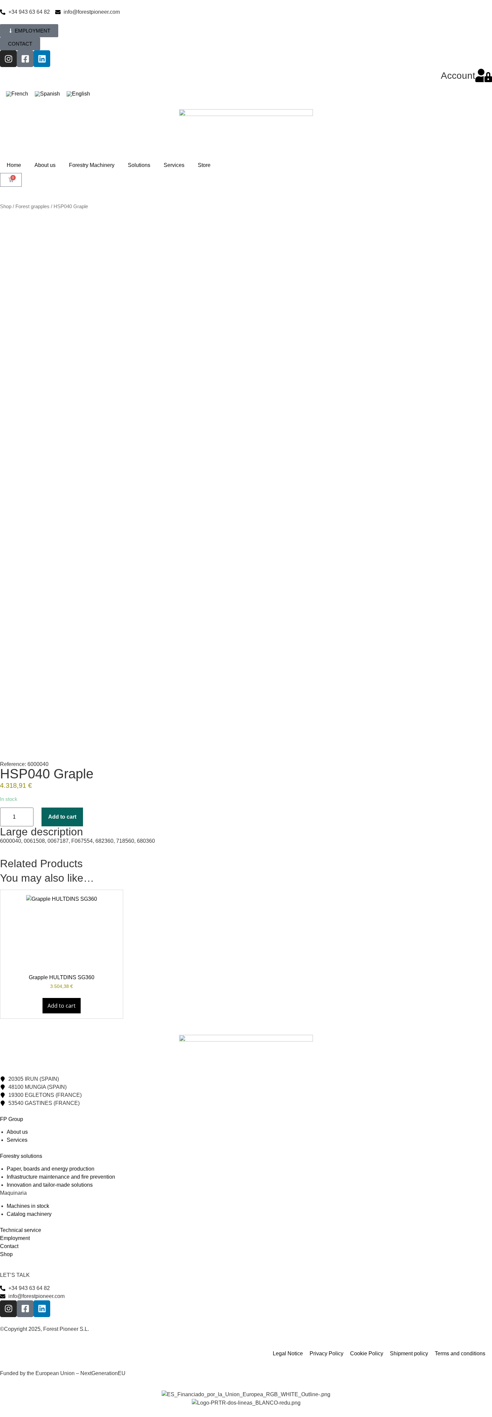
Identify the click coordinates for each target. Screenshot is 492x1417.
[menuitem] (17, 94)
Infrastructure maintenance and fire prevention (61, 1177)
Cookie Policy (366, 1353)
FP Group (11, 1119)
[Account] (483, 75)
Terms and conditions (460, 1353)
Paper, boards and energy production (50, 1169)
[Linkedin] (41, 58)
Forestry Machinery (91, 165)
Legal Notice (288, 1353)
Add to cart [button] (62, 1005)
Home (14, 165)
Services (174, 165)
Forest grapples (32, 206)
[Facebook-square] (25, 58)
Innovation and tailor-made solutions (50, 1185)
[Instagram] (8, 58)
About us (45, 165)
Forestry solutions (21, 1156)
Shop (5, 206)
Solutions (139, 165)
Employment (15, 1238)
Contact (9, 1246)
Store (204, 165)
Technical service (20, 1230)
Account (458, 75)
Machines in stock (28, 1206)
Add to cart (62, 817)
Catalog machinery (29, 1214)
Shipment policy (409, 1353)
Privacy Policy (326, 1353)
